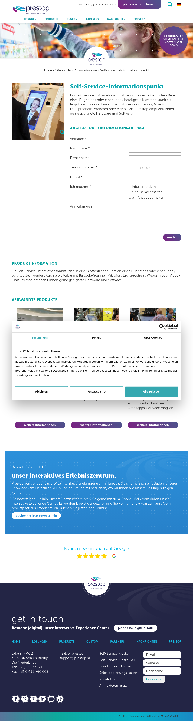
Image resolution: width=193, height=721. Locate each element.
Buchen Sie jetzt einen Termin (36, 515)
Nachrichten (116, 19)
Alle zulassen (151, 391)
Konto (80, 4)
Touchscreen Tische (115, 666)
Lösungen (29, 19)
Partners (92, 19)
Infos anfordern (143, 186)
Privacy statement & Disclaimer (144, 716)
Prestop (139, 19)
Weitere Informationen (40, 425)
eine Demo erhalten (146, 192)
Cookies (123, 716)
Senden (172, 237)
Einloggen (91, 4)
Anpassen (94, 391)
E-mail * (76, 177)
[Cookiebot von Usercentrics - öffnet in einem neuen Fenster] (162, 327)
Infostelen (107, 679)
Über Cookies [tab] (153, 337)
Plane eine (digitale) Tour (135, 628)
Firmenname (79, 158)
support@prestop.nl (75, 658)
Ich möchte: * (80, 186)
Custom (72, 19)
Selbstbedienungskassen (118, 673)
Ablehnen (41, 391)
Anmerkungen (81, 206)
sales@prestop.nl (74, 653)
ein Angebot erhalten (147, 197)
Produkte (51, 19)
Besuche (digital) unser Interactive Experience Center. (61, 628)
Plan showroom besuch (139, 4)
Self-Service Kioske (114, 653)
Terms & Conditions (171, 716)
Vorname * (78, 139)
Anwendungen (86, 70)
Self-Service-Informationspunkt (124, 70)
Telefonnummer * (83, 167)
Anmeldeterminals (113, 685)
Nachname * (80, 148)
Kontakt (103, 4)
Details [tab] (96, 337)
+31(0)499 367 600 (32, 667)
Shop (113, 4)
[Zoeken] (170, 4)
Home (49, 70)
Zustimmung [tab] (40, 337)
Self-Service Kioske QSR (117, 660)
